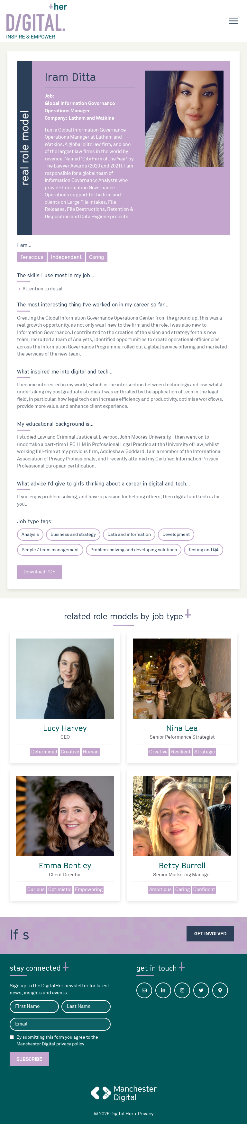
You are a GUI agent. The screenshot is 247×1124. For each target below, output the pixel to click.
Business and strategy (73, 534)
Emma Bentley (65, 865)
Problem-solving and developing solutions (133, 550)
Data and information (129, 534)
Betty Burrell (182, 865)
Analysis (30, 534)
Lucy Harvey (65, 728)
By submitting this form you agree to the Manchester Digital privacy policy (57, 1040)
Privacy (145, 1114)
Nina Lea (182, 728)
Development (176, 534)
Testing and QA (203, 550)
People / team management (50, 550)
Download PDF (39, 572)
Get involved (210, 934)
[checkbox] (12, 1037)
